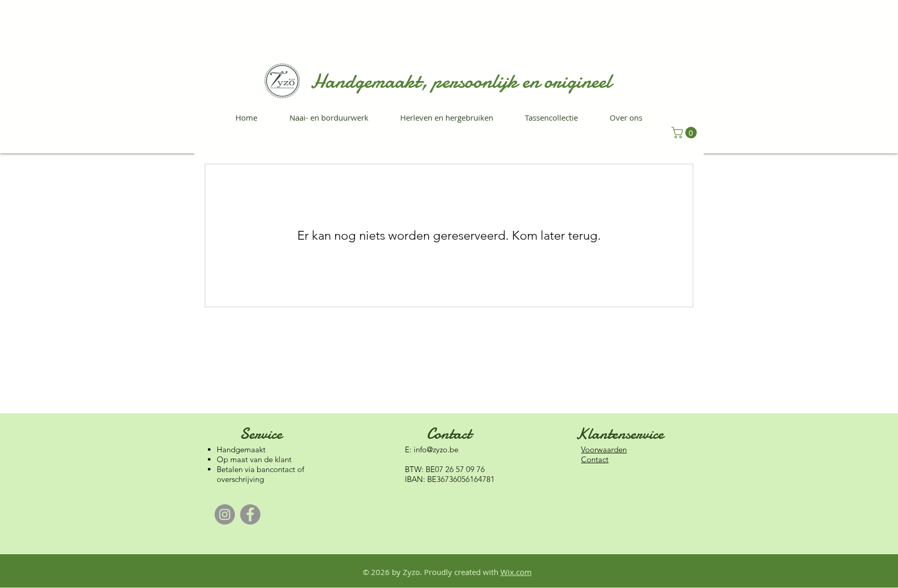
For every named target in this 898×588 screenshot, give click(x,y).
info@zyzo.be (436, 449)
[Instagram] (225, 514)
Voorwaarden (604, 449)
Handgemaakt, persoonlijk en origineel (460, 81)
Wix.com (516, 572)
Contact (595, 459)
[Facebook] (250, 514)
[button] (685, 132)
